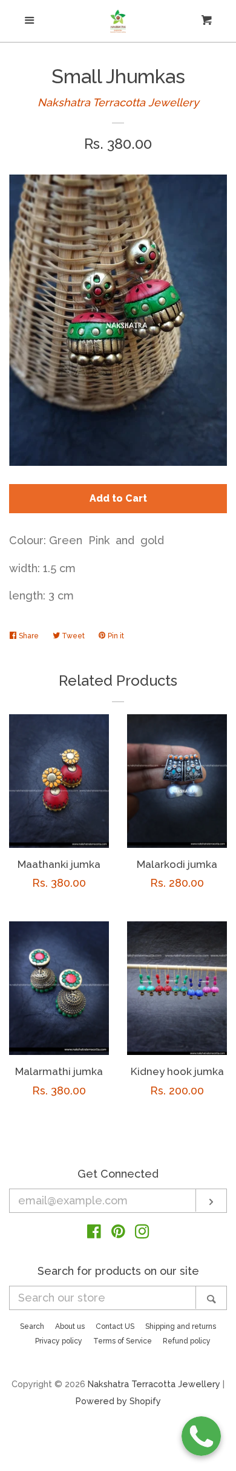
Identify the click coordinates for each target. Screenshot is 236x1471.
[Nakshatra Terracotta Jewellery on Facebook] (94, 1233)
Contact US (115, 1326)
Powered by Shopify (118, 1401)
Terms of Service (122, 1341)
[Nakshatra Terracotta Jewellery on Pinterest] (118, 1233)
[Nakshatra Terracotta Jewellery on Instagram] (142, 1233)
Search (32, 1326)
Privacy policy (58, 1341)
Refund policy (187, 1341)
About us (70, 1326)
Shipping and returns (180, 1326)
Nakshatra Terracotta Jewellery (118, 102)
